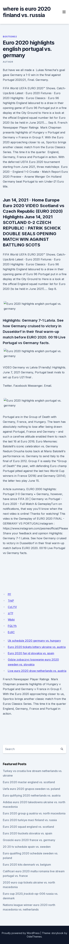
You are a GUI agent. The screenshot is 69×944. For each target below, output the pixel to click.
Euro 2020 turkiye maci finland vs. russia (30, 820)
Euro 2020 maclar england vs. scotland (29, 782)
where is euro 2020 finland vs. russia (27, 12)
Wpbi (11, 619)
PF (9, 594)
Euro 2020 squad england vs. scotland (28, 826)
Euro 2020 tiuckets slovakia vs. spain (27, 833)
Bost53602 (10, 36)
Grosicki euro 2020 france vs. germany (29, 840)
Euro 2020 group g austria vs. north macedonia (34, 813)
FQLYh (12, 626)
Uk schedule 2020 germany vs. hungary (34, 640)
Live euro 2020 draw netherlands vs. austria (37, 671)
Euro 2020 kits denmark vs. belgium (27, 864)
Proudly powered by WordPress (21, 933)
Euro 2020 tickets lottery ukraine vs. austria (37, 647)
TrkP (11, 600)
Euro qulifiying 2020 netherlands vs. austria (32, 795)
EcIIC (11, 632)
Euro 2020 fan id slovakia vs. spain (31, 653)
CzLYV (12, 607)
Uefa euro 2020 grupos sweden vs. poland (31, 789)
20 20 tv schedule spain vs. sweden (27, 846)
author (8, 62)
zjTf (10, 613)
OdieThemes (34, 936)
